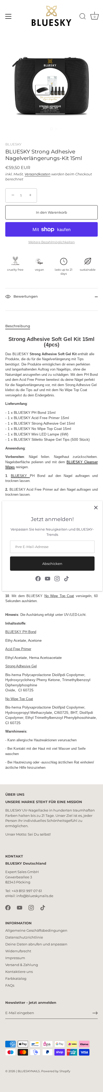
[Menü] (8, 16)
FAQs (9, 985)
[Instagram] (57, 578)
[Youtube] (47, 578)
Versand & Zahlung (21, 965)
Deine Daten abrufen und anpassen (36, 944)
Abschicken (52, 563)
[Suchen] (82, 17)
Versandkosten (37, 174)
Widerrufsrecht (18, 951)
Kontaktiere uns (19, 971)
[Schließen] (96, 507)
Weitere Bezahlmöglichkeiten (51, 242)
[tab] (20, 326)
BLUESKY (13, 144)
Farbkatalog (15, 978)
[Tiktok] (66, 578)
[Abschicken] (95, 1013)
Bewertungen (25, 296)
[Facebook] (38, 578)
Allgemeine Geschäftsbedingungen (36, 930)
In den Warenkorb (51, 212)
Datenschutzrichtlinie (24, 937)
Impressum (15, 958)
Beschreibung (17, 326)
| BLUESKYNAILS (28, 1071)
